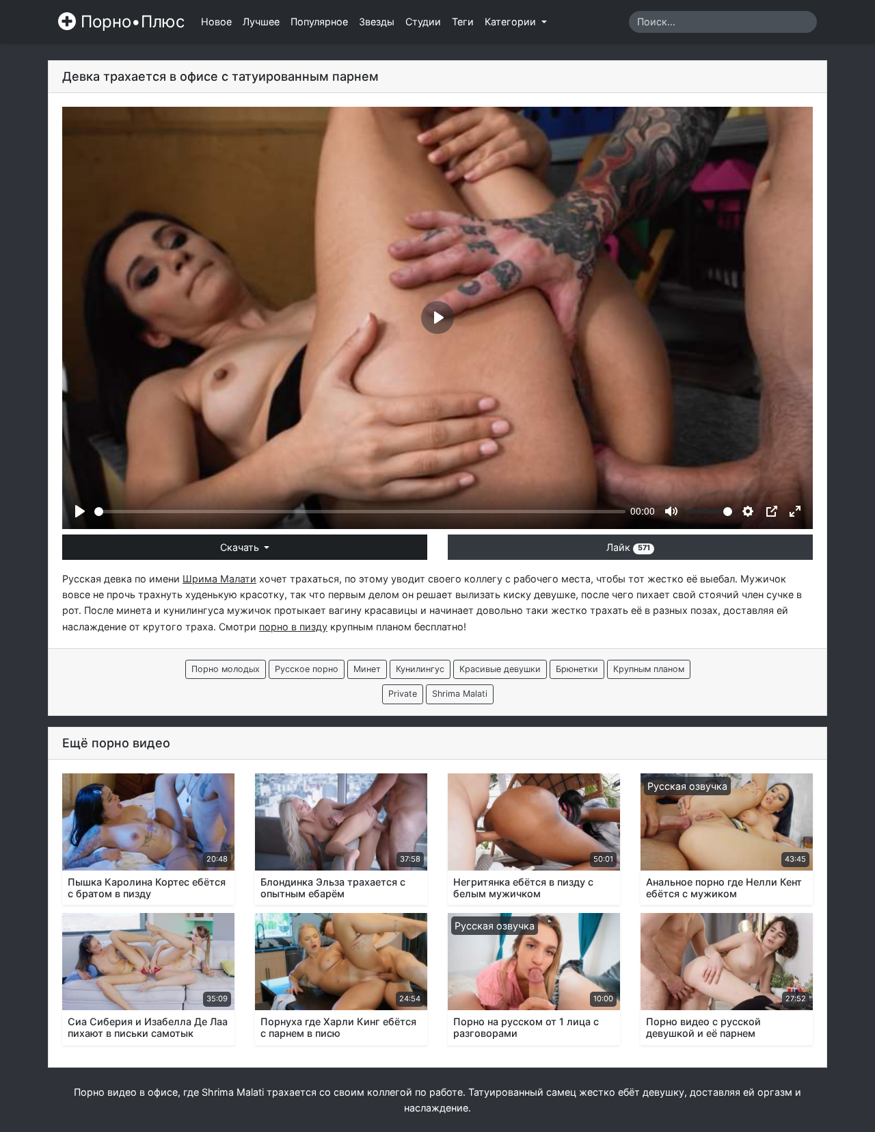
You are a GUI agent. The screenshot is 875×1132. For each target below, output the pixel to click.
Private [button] (402, 694)
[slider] (359, 511)
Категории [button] (512, 21)
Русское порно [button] (306, 669)
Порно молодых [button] (225, 669)
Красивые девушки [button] (500, 669)
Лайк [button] (627, 547)
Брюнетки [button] (577, 669)
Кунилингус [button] (420, 669)
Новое (216, 21)
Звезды (376, 21)
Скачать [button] (241, 547)
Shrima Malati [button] (459, 694)
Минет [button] (367, 669)
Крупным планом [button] (648, 669)
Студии (423, 21)
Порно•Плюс (130, 21)
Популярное (319, 21)
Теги (463, 21)
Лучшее (261, 21)
